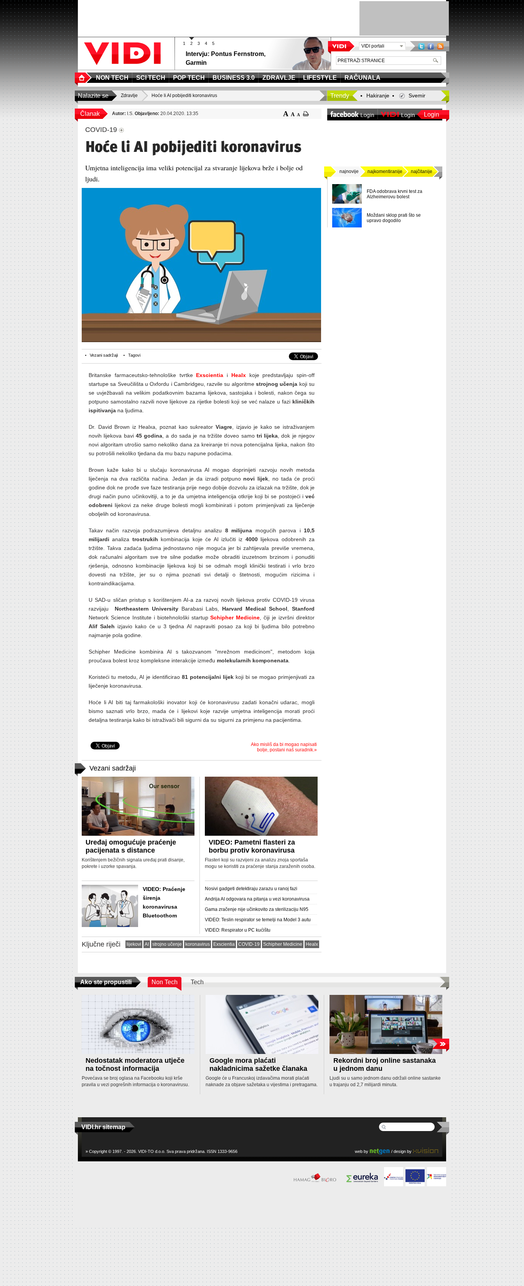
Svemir (417, 95)
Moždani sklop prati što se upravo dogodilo (394, 217)
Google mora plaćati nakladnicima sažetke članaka (258, 1064)
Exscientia (209, 375)
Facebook (430, 46)
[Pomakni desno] (440, 1044)
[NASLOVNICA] (83, 77)
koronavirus (197, 944)
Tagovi (134, 355)
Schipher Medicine (235, 617)
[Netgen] (379, 1151)
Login (431, 114)
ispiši (306, 113)
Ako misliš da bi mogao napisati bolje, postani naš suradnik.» (284, 747)
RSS (440, 46)
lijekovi (134, 944)
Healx (238, 375)
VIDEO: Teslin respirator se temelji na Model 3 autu (258, 919)
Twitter (421, 46)
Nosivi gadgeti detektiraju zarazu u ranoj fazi (251, 888)
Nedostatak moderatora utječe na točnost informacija (135, 1064)
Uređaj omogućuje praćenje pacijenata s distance (131, 846)
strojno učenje (167, 944)
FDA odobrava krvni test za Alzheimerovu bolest (394, 194)
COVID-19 (249, 944)
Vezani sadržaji (104, 355)
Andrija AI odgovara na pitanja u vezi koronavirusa (257, 899)
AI (147, 944)
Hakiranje (377, 95)
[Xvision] (425, 1151)
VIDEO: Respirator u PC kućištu (237, 930)
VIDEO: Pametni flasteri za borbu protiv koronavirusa (252, 846)
